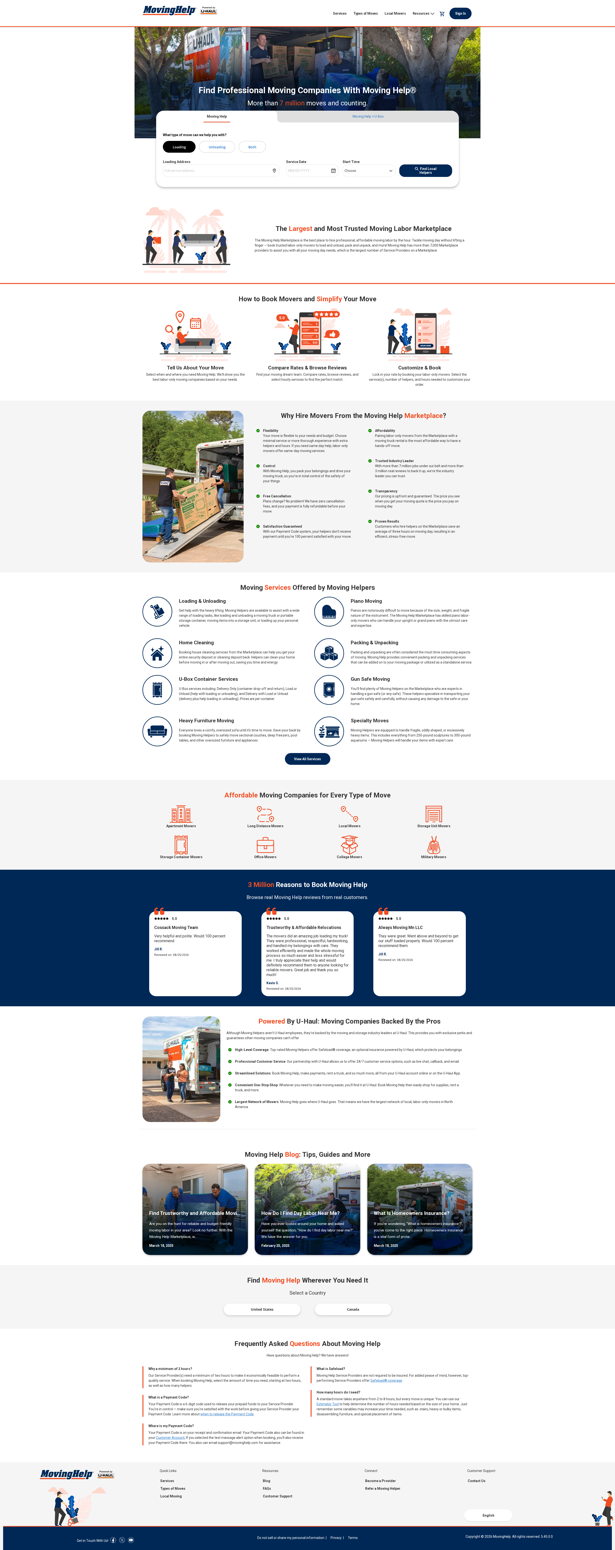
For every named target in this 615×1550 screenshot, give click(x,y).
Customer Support (277, 1496)
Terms (353, 1538)
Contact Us (477, 1481)
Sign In (460, 13)
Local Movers (395, 13)
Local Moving (171, 1496)
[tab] (216, 116)
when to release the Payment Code (227, 1414)
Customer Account (170, 1438)
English (488, 1515)
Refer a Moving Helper (382, 1488)
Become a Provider (380, 1481)
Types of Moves (365, 13)
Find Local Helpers (428, 171)
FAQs (267, 1488)
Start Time (351, 162)
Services (339, 13)
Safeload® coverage (386, 1380)
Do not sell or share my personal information (290, 1538)
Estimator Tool (328, 1404)
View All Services (307, 759)
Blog (266, 1481)
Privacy (336, 1538)
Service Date (296, 162)
